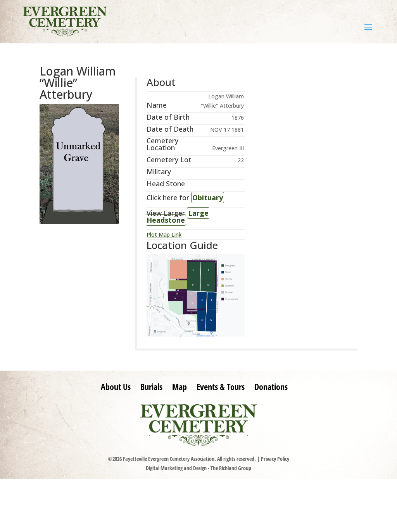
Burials (151, 386)
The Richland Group (231, 468)
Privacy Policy (275, 458)
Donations (271, 386)
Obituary (207, 197)
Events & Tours (221, 386)
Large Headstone (178, 216)
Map (179, 386)
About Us (116, 386)
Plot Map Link (164, 234)
